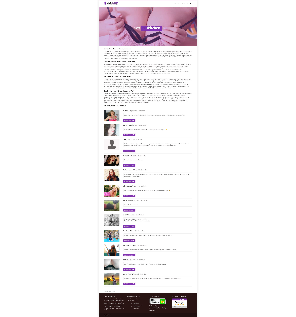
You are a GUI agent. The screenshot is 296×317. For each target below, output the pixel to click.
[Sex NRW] (111, 4)
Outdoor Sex (136, 308)
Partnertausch (136, 306)
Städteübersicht (186, 4)
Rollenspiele (136, 303)
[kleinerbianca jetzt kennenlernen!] (111, 175)
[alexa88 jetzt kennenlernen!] (111, 220)
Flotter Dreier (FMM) (138, 305)
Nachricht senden (128, 120)
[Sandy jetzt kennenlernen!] (111, 144)
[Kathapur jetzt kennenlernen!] (111, 264)
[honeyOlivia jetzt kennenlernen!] (111, 279)
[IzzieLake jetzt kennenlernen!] (111, 236)
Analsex (135, 302)
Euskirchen (141, 111)
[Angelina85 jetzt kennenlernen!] (111, 250)
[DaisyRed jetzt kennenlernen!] (111, 160)
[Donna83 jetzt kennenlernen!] (111, 115)
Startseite (177, 4)
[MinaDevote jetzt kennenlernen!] (111, 130)
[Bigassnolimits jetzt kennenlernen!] (111, 205)
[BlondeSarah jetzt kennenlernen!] (111, 191)
